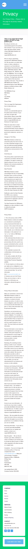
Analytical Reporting (8, 517)
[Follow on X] (8, 531)
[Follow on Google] (12, 531)
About (5, 493)
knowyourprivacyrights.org (13, 274)
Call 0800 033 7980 (14, 542)
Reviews (6, 498)
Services (6, 496)
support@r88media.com (10, 453)
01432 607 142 (7, 525)
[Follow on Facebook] (5, 531)
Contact (6, 501)
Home (5, 490)
